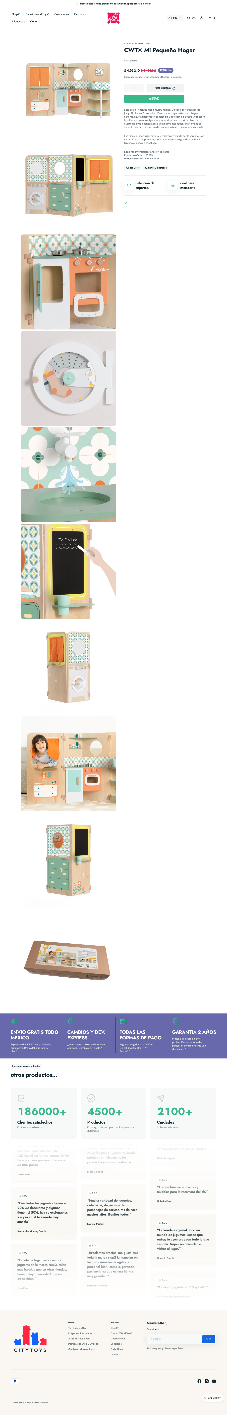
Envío (146, 76)
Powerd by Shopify (37, 1402)
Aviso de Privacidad (78, 1338)
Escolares (116, 1343)
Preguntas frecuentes (80, 1333)
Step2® (114, 1327)
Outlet (114, 1354)
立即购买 (154, 98)
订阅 (208, 1339)
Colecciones (118, 1338)
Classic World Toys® (137, 43)
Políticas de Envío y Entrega (83, 1343)
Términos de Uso (77, 1327)
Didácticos (117, 1349)
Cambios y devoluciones (81, 1349)
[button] (191, 18)
